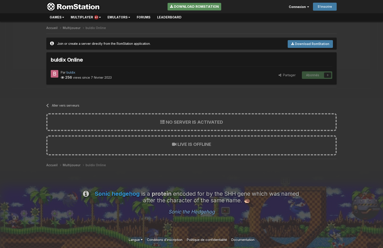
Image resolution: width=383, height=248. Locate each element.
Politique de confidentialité (207, 240)
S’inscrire (325, 6)
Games (56, 17)
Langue (135, 240)
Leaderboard (169, 17)
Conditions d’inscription (164, 240)
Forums (143, 17)
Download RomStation (196, 6)
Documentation (242, 240)
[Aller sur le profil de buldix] (54, 74)
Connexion (298, 7)
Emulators (117, 17)
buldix (70, 72)
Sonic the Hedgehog (191, 212)
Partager (288, 75)
